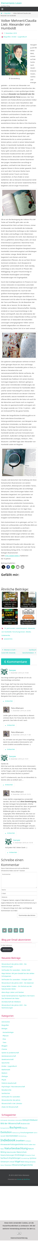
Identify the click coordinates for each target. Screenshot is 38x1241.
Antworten (9, 698)
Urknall (11, 1159)
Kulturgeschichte (17, 1141)
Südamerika (5, 633)
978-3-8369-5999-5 (12, 555)
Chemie (4, 1046)
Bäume (24, 1125)
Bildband (33, 1117)
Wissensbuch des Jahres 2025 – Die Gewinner (18, 980)
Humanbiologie (8, 1029)
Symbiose (33, 1155)
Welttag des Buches (30, 1159)
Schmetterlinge (25, 1155)
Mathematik (6, 1067)
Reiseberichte (6, 1087)
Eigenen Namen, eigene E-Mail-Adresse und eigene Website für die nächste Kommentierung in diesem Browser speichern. (19, 900)
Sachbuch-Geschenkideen (29, 648)
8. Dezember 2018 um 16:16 (21, 791)
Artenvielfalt (18, 1117)
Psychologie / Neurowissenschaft (13, 1084)
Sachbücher (6, 1090)
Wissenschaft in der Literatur (12, 1101)
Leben (30, 1141)
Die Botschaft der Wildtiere (11, 999)
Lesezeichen (8, 636)
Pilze (4, 1036)
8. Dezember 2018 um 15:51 (18, 756)
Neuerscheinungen (7, 1152)
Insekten (20, 1137)
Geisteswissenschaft (9, 1053)
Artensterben (11, 1117)
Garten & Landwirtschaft (10, 1050)
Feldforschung (16, 1130)
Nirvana (19, 1176)
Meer (34, 1141)
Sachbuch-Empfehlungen (11, 1155)
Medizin (4, 1070)
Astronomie (6, 1019)
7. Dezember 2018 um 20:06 (21, 708)
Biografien (7, 13)
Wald (22, 1159)
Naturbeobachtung (16, 1145)
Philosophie (28, 1152)
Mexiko (28, 630)
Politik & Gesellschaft (9, 1080)
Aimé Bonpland (21, 627)
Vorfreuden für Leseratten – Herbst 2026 (16, 967)
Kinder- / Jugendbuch (19, 36)
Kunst (26, 1141)
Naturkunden (11, 1149)
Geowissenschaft (8, 1056)
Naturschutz (22, 1149)
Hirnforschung (22, 1133)
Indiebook (8, 1137)
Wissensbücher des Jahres (11, 1097)
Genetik (3, 1133)
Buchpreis (16, 1124)
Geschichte (5, 1060)
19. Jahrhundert (9, 627)
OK (19, 1233)
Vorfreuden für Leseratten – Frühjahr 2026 (17, 977)
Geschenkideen (12, 1133)
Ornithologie (19, 1152)
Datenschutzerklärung (19, 1238)
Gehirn (35, 1130)
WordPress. (26, 1176)
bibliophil (26, 1117)
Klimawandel (5, 1141)
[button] (3, 566)
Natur (2, 1146)
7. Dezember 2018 (10, 33)
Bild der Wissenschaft (10, 1120)
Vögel (17, 1158)
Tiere (4, 1040)
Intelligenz (28, 1138)
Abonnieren (7, 947)
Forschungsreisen (18, 630)
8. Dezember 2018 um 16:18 (23, 840)
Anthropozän (4, 1117)
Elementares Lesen (11, 3)
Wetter (2, 1162)
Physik (4, 1077)
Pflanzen (6, 1033)
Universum (5, 1159)
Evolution (6, 1129)
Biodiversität (25, 1121)
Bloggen (4, 1043)
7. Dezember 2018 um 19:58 (18, 670)
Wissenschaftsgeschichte (22, 1162)
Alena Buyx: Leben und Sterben (13, 989)
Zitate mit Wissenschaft (10, 1104)
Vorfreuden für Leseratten (11, 1094)
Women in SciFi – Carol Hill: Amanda (9, 648)
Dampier (12, 667)
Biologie (4, 1026)
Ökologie (5, 1073)
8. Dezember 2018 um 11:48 (21, 732)
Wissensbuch (8, 1162)
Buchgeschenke (5, 1125)
